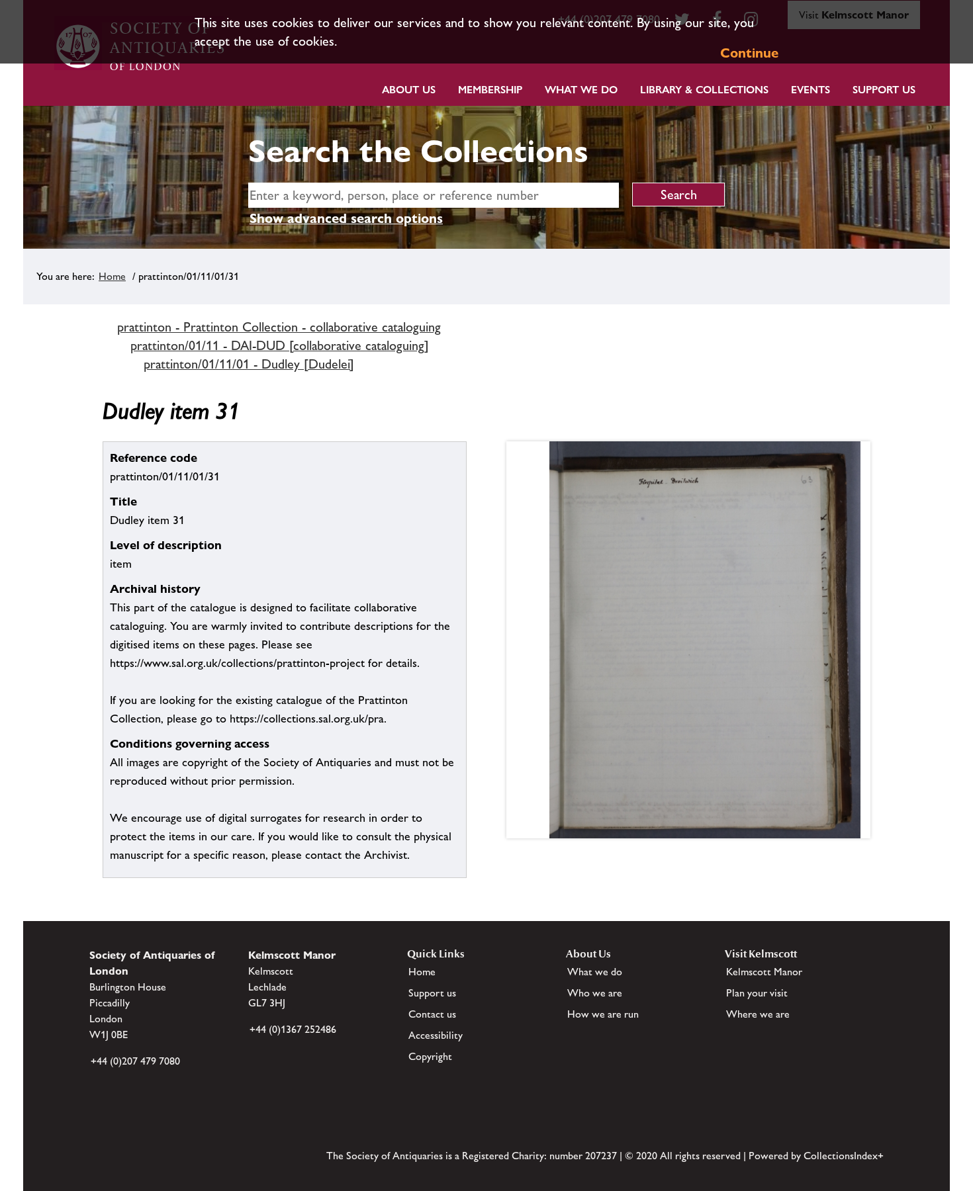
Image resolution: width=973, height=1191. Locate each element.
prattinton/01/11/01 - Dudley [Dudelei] (249, 364)
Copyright (430, 1056)
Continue (749, 53)
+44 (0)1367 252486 (293, 1029)
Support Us (884, 89)
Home (112, 276)
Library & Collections (704, 89)
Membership (490, 89)
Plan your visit (757, 993)
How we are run (603, 1014)
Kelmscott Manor (764, 971)
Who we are (594, 993)
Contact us (432, 1014)
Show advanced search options (346, 218)
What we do (581, 89)
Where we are (758, 1014)
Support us (432, 993)
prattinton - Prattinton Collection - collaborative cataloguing (279, 327)
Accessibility (435, 1035)
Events (810, 89)
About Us (409, 89)
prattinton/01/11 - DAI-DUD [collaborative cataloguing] (279, 345)
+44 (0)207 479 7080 (135, 1061)
